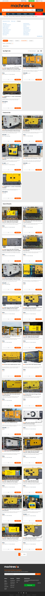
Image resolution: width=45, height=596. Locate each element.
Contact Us (18, 580)
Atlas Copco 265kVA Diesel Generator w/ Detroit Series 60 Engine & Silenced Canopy (11, 130)
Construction (6, 16)
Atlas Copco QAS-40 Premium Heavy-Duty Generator (32, 130)
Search (38, 10)
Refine (5, 40)
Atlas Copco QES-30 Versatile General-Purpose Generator (32, 221)
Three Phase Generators (7, 24)
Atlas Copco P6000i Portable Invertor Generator (32, 510)
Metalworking (17, 16)
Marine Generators (6, 33)
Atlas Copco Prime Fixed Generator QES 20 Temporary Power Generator (32, 308)
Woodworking (23, 16)
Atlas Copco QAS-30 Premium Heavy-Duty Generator (32, 250)
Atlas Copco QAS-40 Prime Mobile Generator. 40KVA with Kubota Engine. (31, 452)
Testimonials (6, 586)
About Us (5, 584)
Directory (31, 13)
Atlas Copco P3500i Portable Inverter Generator (11, 159)
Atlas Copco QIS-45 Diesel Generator (11, 451)
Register (5, 581)
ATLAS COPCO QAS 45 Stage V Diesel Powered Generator (32, 395)
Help (17, 582)
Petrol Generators (26, 27)
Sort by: (4, 43)
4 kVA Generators (26, 34)
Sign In (37, 0)
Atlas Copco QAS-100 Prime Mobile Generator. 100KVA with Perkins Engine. (10, 538)
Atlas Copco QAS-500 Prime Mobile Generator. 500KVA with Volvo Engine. (10, 308)
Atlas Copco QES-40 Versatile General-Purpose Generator (11, 395)
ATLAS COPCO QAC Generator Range (32, 364)
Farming (10, 16)
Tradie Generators (6, 32)
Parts (13, 13)
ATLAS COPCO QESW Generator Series (11, 364)
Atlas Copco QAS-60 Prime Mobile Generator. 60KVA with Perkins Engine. (10, 221)
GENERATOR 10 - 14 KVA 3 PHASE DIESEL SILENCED (11, 97)
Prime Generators (26, 28)
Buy (4, 13)
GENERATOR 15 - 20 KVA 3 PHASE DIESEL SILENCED (11, 187)
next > (24, 554)
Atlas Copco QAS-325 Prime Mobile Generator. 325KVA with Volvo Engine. (10, 481)
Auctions (19, 13)
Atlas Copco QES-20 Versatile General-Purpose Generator (11, 336)
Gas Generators (25, 32)
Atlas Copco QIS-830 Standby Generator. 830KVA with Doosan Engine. (32, 423)
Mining (13, 16)
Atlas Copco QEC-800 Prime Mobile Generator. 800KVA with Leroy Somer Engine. (11, 68)
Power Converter (5, 28)
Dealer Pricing (12, 583)
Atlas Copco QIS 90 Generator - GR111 (32, 158)
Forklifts (33, 16)
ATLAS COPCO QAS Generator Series (32, 277)
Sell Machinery (12, 582)
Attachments (28, 16)
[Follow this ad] (8, 79)
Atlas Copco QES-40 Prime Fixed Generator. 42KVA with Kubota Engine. (31, 481)
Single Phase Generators (7, 29)
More (36, 16)
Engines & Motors (6, 27)
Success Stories (5, 589)
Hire (8, 13)
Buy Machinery (12, 580)
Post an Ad (31, 0)
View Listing (18, 79)
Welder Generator (26, 33)
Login (5, 580)
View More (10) (39, 36)
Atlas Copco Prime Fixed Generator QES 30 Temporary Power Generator (32, 538)
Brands (25, 13)
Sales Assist (12, 587)
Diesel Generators (26, 23)
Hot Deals (39, 13)
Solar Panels (5, 34)
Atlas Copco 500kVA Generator (30, 68)
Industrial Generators (26, 24)
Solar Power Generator (27, 29)
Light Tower (5, 23)
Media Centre (12, 585)
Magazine (5, 583)
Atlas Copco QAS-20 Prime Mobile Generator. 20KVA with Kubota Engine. (31, 336)
